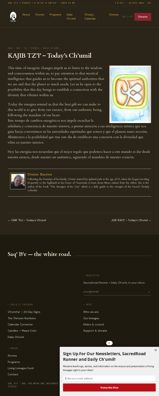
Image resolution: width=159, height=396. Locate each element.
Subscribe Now (109, 387)
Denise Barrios (40, 174)
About (26, 14)
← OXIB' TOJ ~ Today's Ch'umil (27, 220)
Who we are (91, 312)
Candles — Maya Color (22, 330)
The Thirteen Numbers (22, 318)
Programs (55, 14)
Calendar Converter (20, 324)
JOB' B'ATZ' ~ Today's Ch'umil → (131, 220)
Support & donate (95, 330)
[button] (109, 356)
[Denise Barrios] (19, 181)
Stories (39, 14)
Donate (113, 14)
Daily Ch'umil (16, 337)
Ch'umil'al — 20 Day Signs (24, 312)
